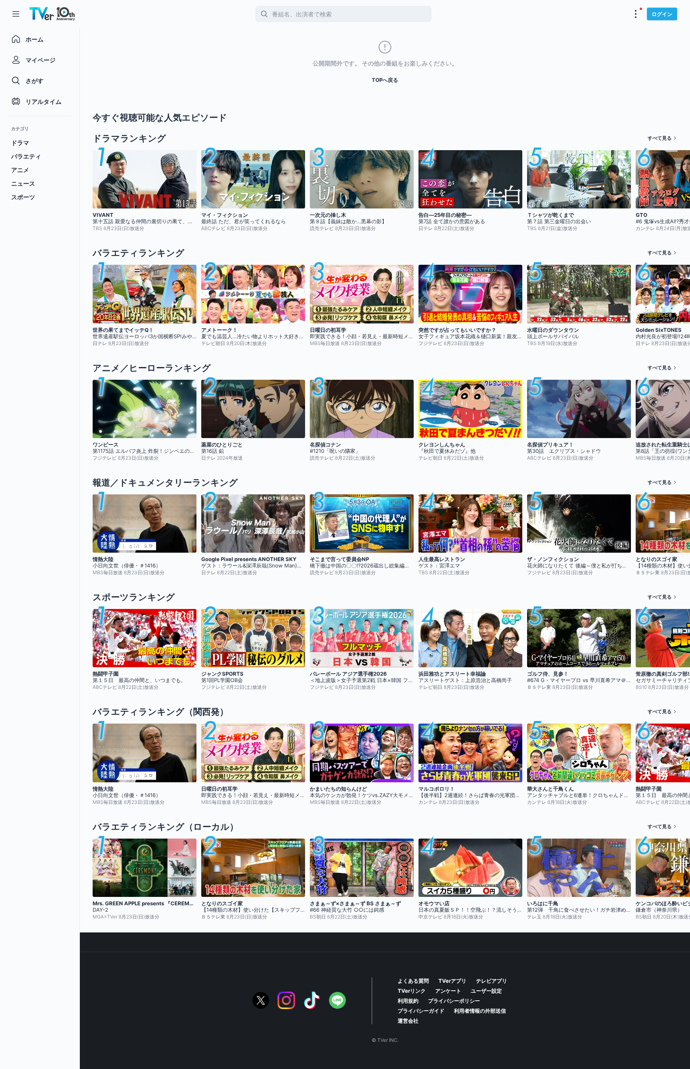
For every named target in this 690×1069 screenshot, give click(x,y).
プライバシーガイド (421, 1011)
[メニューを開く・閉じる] (635, 14)
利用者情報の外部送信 (480, 1011)
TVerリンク (412, 991)
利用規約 (408, 1001)
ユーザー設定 (486, 991)
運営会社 (408, 1020)
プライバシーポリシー (454, 1001)
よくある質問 (413, 981)
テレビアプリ (491, 981)
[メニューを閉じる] (16, 14)
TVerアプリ (452, 981)
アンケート (448, 991)
